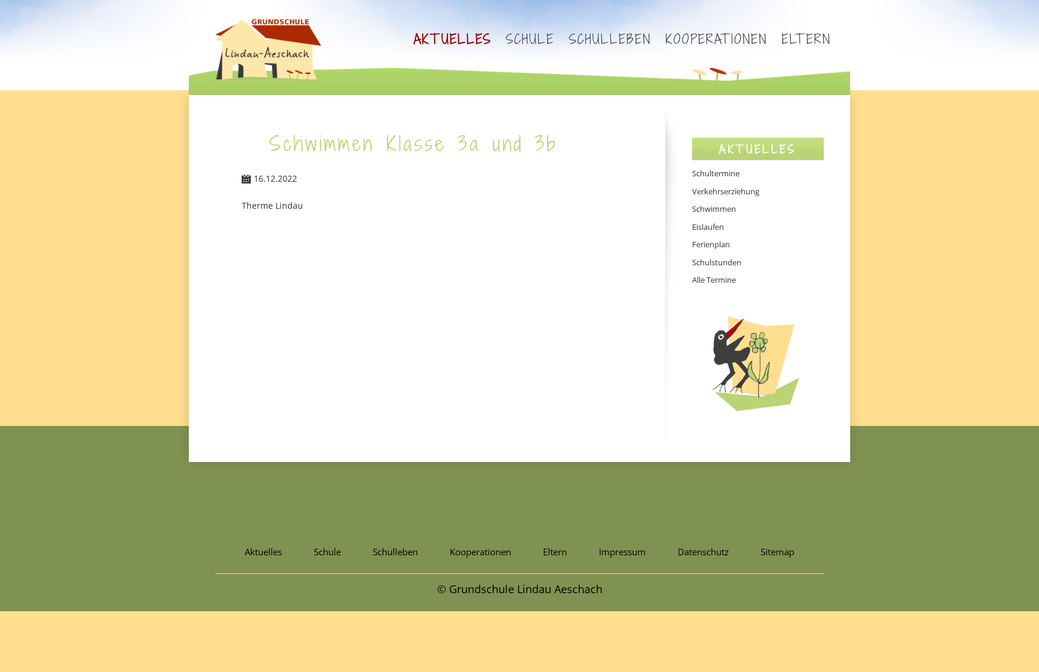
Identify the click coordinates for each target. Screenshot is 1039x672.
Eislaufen (708, 226)
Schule (530, 38)
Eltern (806, 38)
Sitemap (777, 552)
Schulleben (610, 38)
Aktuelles (452, 38)
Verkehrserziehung (725, 191)
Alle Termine (714, 279)
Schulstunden (716, 262)
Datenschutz (703, 552)
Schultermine (716, 173)
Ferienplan (711, 244)
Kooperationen (716, 38)
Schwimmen (714, 208)
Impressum (622, 552)
